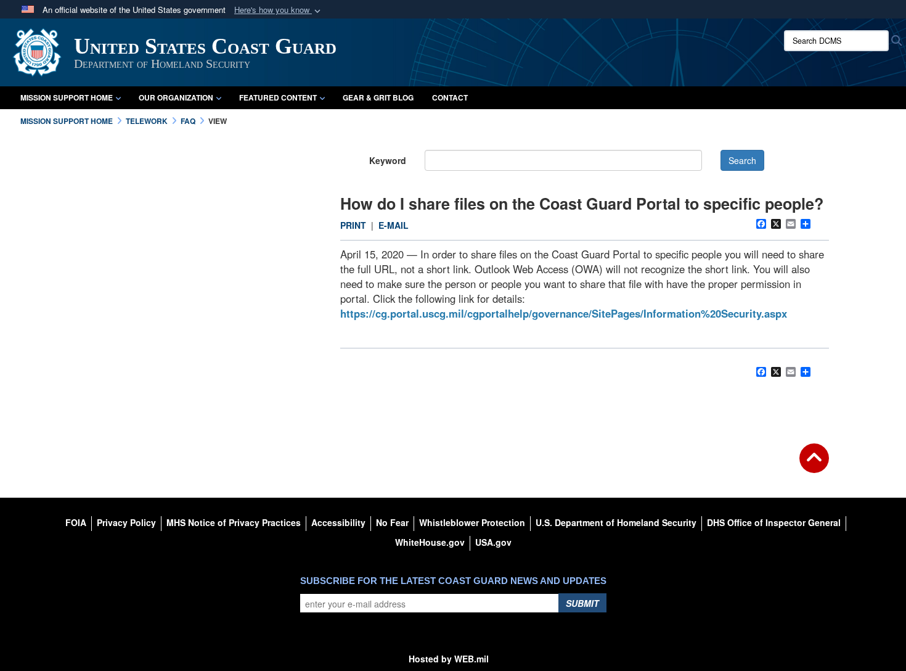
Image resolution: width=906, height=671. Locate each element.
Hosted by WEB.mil (449, 658)
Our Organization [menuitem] (176, 97)
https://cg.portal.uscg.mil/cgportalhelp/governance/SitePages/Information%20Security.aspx (563, 313)
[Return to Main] (814, 465)
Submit (582, 603)
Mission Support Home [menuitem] (66, 97)
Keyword (387, 160)
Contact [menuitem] (450, 97)
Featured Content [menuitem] (278, 97)
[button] (278, 10)
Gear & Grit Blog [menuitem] (378, 97)
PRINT (353, 225)
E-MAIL (393, 225)
